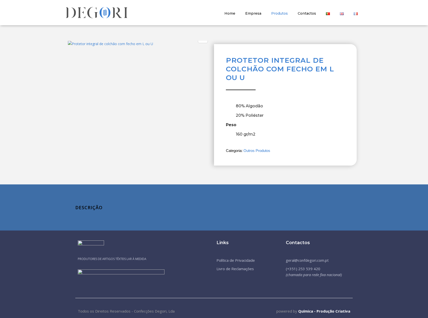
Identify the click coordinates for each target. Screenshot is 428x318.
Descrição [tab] (89, 207)
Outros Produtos (256, 150)
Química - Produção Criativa (324, 311)
